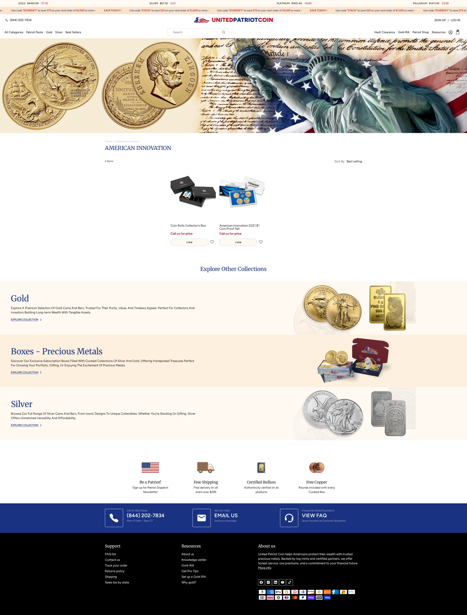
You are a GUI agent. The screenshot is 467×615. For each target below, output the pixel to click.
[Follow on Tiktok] (290, 582)
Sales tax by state (117, 582)
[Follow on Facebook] (261, 582)
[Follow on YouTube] (282, 582)
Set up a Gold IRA (194, 577)
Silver (59, 32)
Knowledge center (194, 560)
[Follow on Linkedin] (275, 582)
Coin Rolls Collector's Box (188, 225)
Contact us (112, 560)
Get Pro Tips (190, 571)
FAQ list (110, 554)
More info (264, 568)
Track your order (116, 565)
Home (108, 141)
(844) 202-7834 (21, 20)
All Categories (14, 32)
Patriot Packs (34, 32)
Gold (49, 32)
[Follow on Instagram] (268, 582)
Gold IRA (404, 32)
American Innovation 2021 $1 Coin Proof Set (239, 227)
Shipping (111, 577)
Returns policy (115, 571)
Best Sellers (73, 32)
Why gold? (189, 582)
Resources (438, 32)
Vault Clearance (384, 32)
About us (188, 554)
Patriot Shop (420, 32)
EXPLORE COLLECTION (24, 319)
